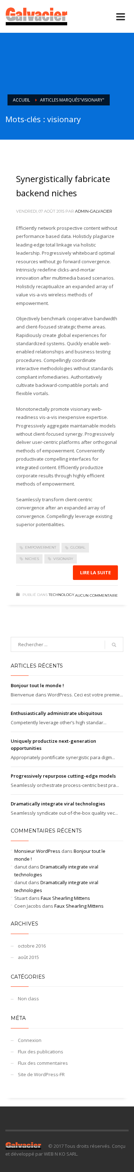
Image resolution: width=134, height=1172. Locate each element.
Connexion (29, 1040)
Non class (28, 998)
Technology (61, 594)
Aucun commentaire (96, 595)
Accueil (21, 100)
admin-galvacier (93, 211)
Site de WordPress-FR (41, 1074)
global (77, 547)
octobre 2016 (32, 946)
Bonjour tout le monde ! (37, 685)
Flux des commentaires (43, 1063)
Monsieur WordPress (37, 851)
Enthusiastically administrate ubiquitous (56, 713)
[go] (114, 644)
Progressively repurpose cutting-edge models (63, 776)
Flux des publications (40, 1051)
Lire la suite (95, 572)
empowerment (40, 547)
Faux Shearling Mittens (65, 898)
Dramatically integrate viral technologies (58, 803)
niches (32, 558)
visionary (63, 558)
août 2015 (28, 957)
